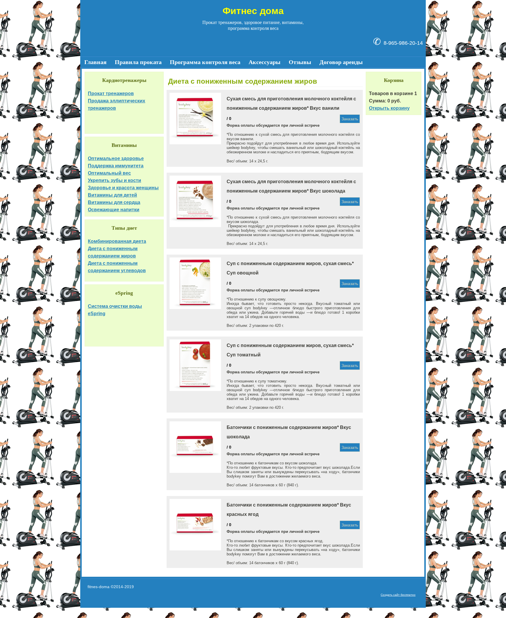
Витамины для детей (112, 195)
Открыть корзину (389, 108)
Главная (95, 62)
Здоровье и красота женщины (123, 187)
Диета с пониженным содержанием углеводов (117, 267)
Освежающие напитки (113, 209)
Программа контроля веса (205, 62)
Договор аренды (341, 62)
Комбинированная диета (117, 241)
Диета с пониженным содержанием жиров (113, 252)
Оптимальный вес (109, 173)
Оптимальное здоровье (116, 158)
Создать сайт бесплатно (398, 594)
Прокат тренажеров (111, 93)
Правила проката (138, 62)
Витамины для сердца (114, 202)
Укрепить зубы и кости (114, 180)
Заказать (349, 118)
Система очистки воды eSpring (115, 310)
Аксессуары (265, 62)
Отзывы (300, 62)
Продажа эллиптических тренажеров (116, 104)
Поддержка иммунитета (115, 165)
